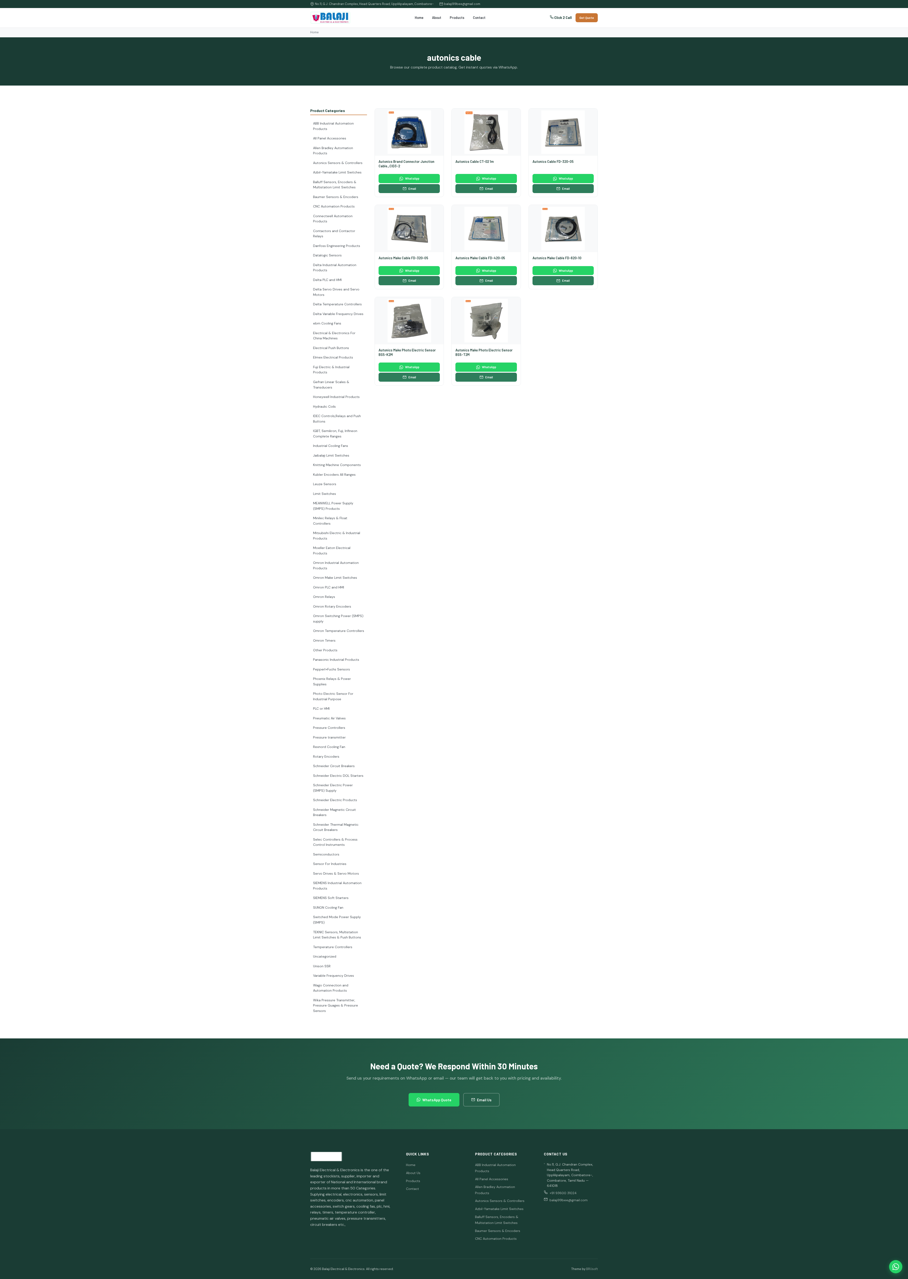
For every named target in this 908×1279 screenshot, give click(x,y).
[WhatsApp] (895, 1266)
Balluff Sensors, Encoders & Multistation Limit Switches (334, 185)
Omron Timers (324, 640)
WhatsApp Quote (436, 1100)
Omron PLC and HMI (328, 587)
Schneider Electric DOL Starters (338, 775)
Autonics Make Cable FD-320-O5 (403, 258)
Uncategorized (324, 956)
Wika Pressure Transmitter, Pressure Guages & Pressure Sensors (335, 1005)
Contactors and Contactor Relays (334, 233)
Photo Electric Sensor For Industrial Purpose (333, 696)
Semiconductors (326, 854)
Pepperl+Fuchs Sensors (331, 669)
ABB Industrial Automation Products (333, 126)
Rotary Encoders (326, 756)
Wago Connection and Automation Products (330, 988)
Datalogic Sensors (327, 255)
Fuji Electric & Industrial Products (331, 370)
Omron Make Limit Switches (335, 577)
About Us (413, 1173)
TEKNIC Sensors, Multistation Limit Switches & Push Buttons (337, 935)
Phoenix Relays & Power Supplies (332, 681)
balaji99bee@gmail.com (462, 4)
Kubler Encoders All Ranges (334, 474)
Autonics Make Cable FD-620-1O (557, 258)
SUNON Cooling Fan (328, 907)
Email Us (484, 1100)
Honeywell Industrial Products (336, 397)
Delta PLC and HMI (327, 280)
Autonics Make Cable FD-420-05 (480, 258)
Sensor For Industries (329, 864)
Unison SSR (322, 966)
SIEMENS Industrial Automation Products (337, 885)
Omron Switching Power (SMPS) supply (338, 618)
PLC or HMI (321, 708)
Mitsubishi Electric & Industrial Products (336, 535)
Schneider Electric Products (335, 800)
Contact (479, 18)
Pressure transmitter (329, 737)
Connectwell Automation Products (333, 219)
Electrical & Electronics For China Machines (334, 336)
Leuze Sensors (324, 484)
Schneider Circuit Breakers (334, 766)
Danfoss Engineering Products (336, 246)
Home (419, 18)
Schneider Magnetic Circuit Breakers (334, 812)
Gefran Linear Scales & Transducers (331, 384)
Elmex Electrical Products (333, 357)
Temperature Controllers (332, 947)
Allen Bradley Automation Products (333, 151)
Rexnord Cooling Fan (329, 747)
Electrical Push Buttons (331, 348)
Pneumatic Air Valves (329, 718)
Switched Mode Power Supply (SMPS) (337, 920)
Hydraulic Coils (324, 406)
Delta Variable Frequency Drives (338, 314)
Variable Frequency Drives (333, 975)
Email (412, 188)
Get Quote (586, 18)
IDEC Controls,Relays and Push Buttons (337, 418)
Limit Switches (324, 494)
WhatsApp (412, 178)
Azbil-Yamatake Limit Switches (337, 172)
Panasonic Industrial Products (336, 659)
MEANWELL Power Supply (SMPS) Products (333, 506)
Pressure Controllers (329, 728)
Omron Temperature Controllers (338, 631)
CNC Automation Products (334, 206)
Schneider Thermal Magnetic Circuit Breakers (335, 827)
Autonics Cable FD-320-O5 (553, 162)
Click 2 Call (563, 18)
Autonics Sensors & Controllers (337, 163)
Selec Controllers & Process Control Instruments (335, 842)
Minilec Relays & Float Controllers (330, 521)
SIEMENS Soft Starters (331, 898)
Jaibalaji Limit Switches (331, 455)
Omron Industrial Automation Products (336, 565)
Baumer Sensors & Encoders (335, 197)
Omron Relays (324, 597)
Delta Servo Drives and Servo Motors (336, 292)
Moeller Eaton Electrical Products (331, 550)
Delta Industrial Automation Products (334, 267)
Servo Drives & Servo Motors (336, 873)
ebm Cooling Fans (327, 323)
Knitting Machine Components (337, 465)
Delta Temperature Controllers (337, 304)
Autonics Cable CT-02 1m (474, 162)
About (436, 18)
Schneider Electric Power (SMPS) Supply (333, 788)
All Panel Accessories (329, 138)
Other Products (325, 650)
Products (457, 18)
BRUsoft (592, 1269)
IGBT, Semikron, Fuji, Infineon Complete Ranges (335, 433)
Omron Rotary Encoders (332, 606)
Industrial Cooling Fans (330, 446)
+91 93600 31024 (563, 1193)
